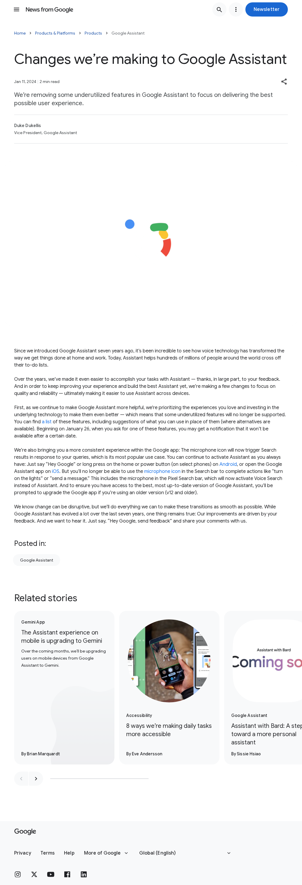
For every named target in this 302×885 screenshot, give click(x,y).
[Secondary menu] (236, 9)
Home (20, 33)
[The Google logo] (25, 831)
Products (93, 33)
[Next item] (36, 779)
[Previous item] (21, 779)
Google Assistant (36, 560)
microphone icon (162, 471)
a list (47, 422)
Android (228, 464)
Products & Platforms (55, 33)
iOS (55, 471)
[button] (266, 9)
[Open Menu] (16, 9)
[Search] (219, 9)
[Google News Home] (49, 9)
